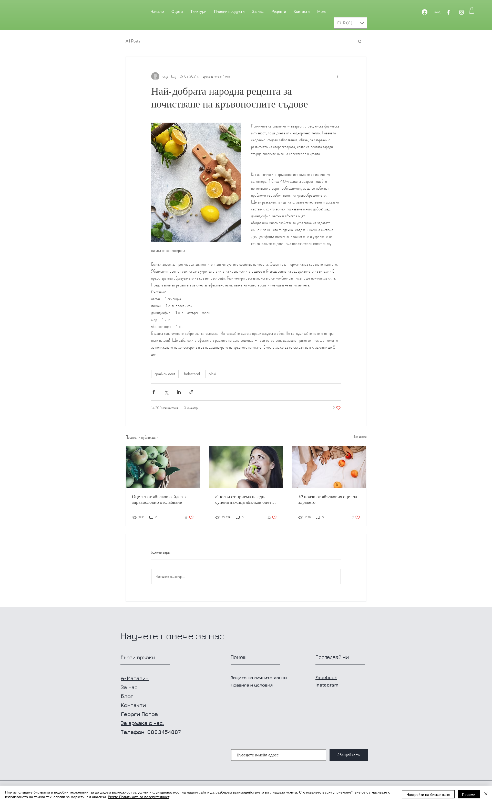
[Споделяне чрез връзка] (191, 392)
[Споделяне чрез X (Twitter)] (166, 392)
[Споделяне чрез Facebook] (153, 392)
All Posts (133, 41)
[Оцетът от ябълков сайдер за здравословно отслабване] (163, 467)
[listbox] (350, 23)
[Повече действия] (338, 76)
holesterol (192, 373)
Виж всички (359, 436)
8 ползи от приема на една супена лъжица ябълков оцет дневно (243, 499)
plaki (212, 373)
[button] (471, 10)
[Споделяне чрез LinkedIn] (178, 392)
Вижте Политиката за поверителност (138, 796)
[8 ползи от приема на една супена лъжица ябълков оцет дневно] (246, 467)
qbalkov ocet (165, 373)
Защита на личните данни (259, 677)
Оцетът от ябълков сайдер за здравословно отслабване (160, 499)
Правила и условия (252, 685)
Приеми (468, 794)
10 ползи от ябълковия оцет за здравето (327, 499)
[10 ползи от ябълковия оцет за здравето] (329, 467)
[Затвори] (486, 794)
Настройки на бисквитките (428, 794)
